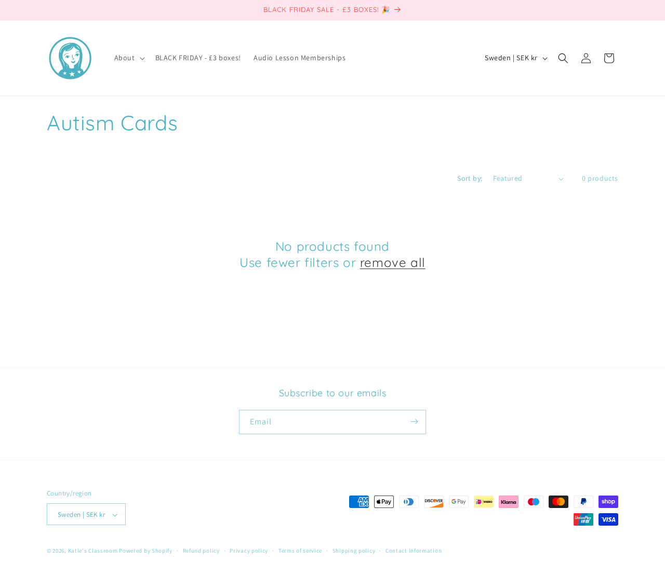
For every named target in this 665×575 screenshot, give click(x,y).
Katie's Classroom (93, 551)
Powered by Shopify (145, 551)
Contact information (413, 550)
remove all (392, 262)
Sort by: (469, 178)
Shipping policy (354, 550)
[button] (128, 58)
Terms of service (300, 550)
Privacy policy (249, 550)
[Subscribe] (414, 421)
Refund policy (201, 550)
